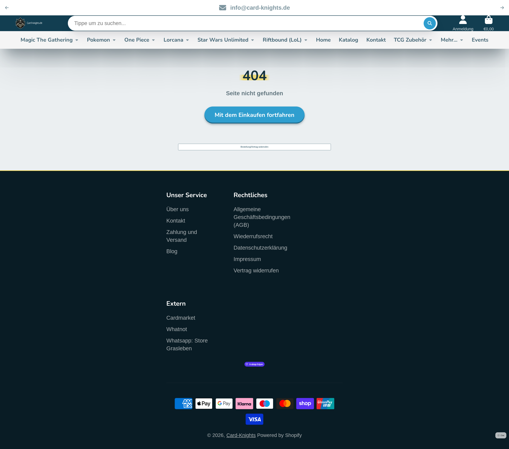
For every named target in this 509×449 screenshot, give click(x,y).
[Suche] (430, 23)
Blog (171, 251)
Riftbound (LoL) (282, 39)
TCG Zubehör (410, 39)
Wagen (489, 23)
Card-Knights (241, 435)
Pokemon (98, 39)
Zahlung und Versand (181, 236)
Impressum (247, 259)
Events (480, 39)
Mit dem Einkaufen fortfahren (254, 115)
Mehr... (449, 39)
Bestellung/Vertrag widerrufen (254, 147)
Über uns (177, 209)
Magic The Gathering (47, 39)
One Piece (136, 39)
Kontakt (376, 39)
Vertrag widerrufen (256, 270)
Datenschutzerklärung (260, 248)
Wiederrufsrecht (253, 236)
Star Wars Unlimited (223, 39)
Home (323, 39)
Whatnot (176, 329)
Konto (463, 23)
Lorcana (173, 39)
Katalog (348, 39)
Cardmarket (180, 318)
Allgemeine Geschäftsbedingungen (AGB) (262, 217)
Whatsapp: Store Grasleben (187, 344)
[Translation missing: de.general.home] (28, 23)
